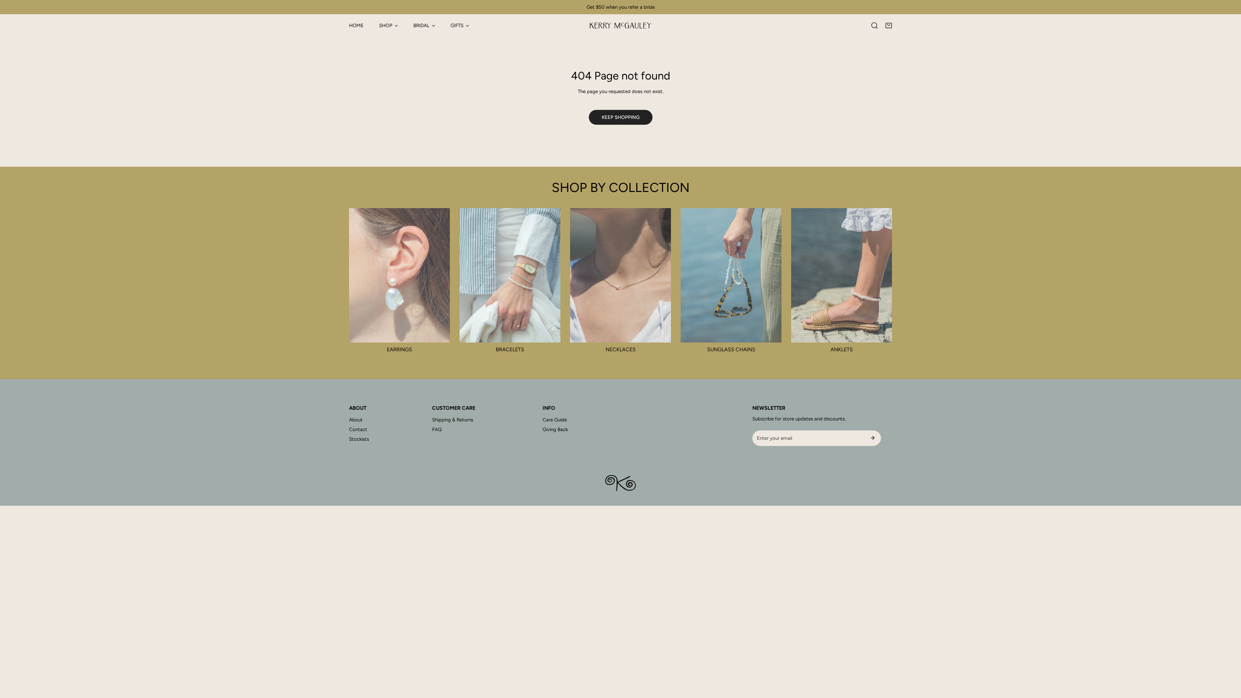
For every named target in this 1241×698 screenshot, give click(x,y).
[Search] (874, 25)
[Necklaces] (620, 275)
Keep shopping (621, 117)
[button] (889, 25)
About (356, 420)
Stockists (359, 439)
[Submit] (872, 437)
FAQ (437, 429)
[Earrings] (399, 275)
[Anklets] (841, 275)
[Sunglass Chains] (731, 275)
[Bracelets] (510, 275)
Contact (358, 429)
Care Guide (555, 420)
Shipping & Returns (452, 420)
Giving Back (555, 429)
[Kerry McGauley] (620, 25)
